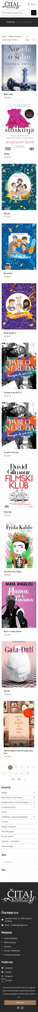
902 (13, 779)
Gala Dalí (7, 691)
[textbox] (18, 861)
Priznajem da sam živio (11, 452)
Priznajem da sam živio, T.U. (13, 392)
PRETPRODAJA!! (8, 832)
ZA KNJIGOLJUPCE (9, 807)
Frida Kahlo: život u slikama (13, 571)
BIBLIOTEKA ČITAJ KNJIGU (12, 797)
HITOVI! (5, 822)
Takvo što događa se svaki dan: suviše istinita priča (18, 751)
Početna (11, 22)
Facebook (8, 968)
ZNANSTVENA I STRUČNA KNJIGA (15, 802)
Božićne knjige (7, 846)
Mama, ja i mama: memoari (12, 631)
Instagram (9, 976)
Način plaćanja (10, 942)
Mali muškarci (8, 273)
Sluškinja (7, 154)
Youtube (8, 980)
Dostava (7, 946)
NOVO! (4, 812)
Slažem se (20, 1002)
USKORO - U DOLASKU (10, 841)
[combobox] (19, 862)
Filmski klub (8, 512)
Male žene (7, 213)
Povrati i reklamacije (12, 950)
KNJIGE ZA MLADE (9, 827)
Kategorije (6, 787)
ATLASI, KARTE (7, 836)
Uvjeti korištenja (10, 938)
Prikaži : (27, 40)
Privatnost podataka (12, 955)
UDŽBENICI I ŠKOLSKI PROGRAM (14, 817)
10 (28, 773)
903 (19, 779)
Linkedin (8, 972)
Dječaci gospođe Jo (10, 333)
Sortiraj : (4, 36)
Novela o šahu (8, 94)
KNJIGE (4, 793)
